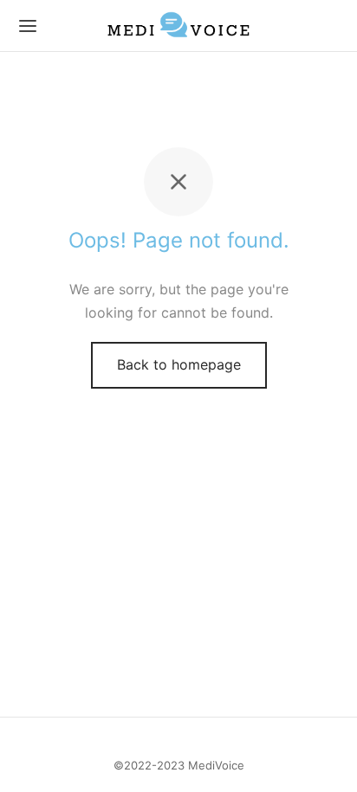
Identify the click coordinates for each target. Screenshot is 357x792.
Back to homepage (179, 364)
